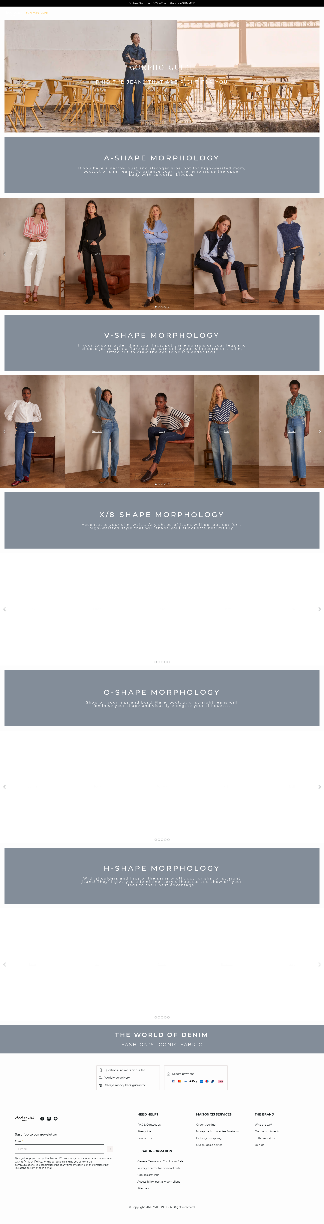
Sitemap (142, 1188)
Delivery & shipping (209, 1138)
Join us (259, 1145)
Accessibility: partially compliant (158, 1181)
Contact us (144, 1138)
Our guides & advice (209, 1145)
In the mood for (265, 1138)
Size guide (144, 1131)
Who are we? (263, 1124)
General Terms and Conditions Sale (160, 1161)
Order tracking (206, 1124)
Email (19, 1141)
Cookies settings (148, 1175)
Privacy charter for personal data (159, 1168)
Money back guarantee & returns (217, 1131)
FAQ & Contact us (149, 1124)
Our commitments (267, 1131)
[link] (37, 13)
